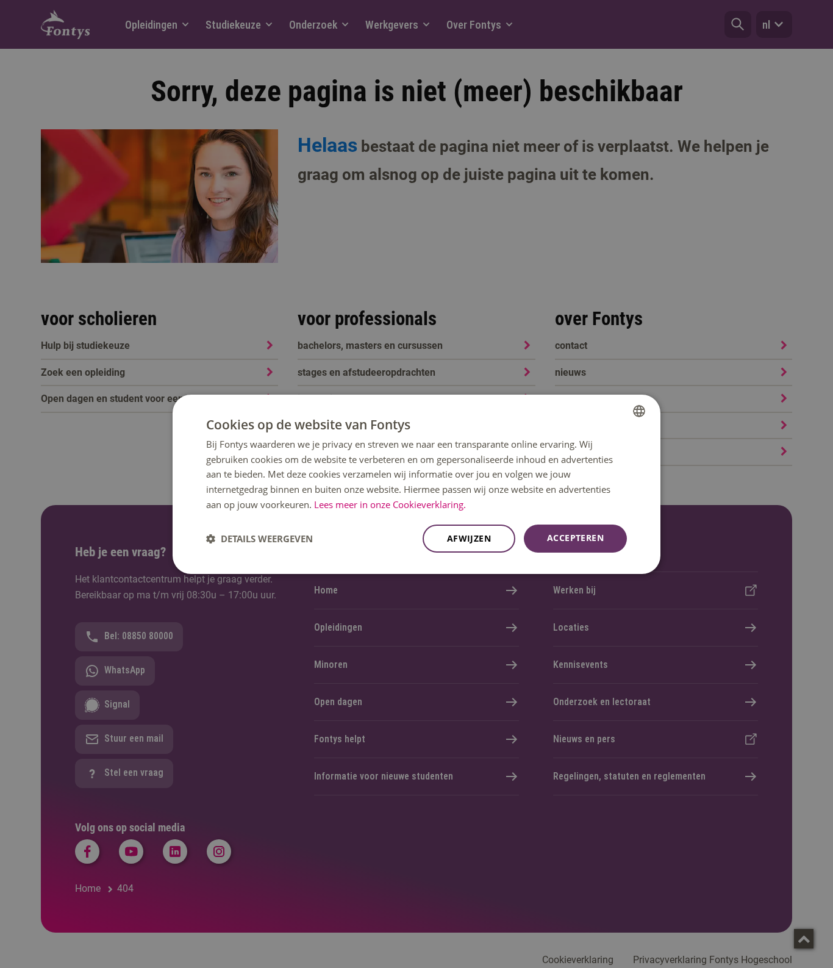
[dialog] (416, 483)
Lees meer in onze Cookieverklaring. (390, 504)
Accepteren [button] (575, 537)
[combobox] (639, 410)
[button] (259, 538)
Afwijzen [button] (469, 538)
